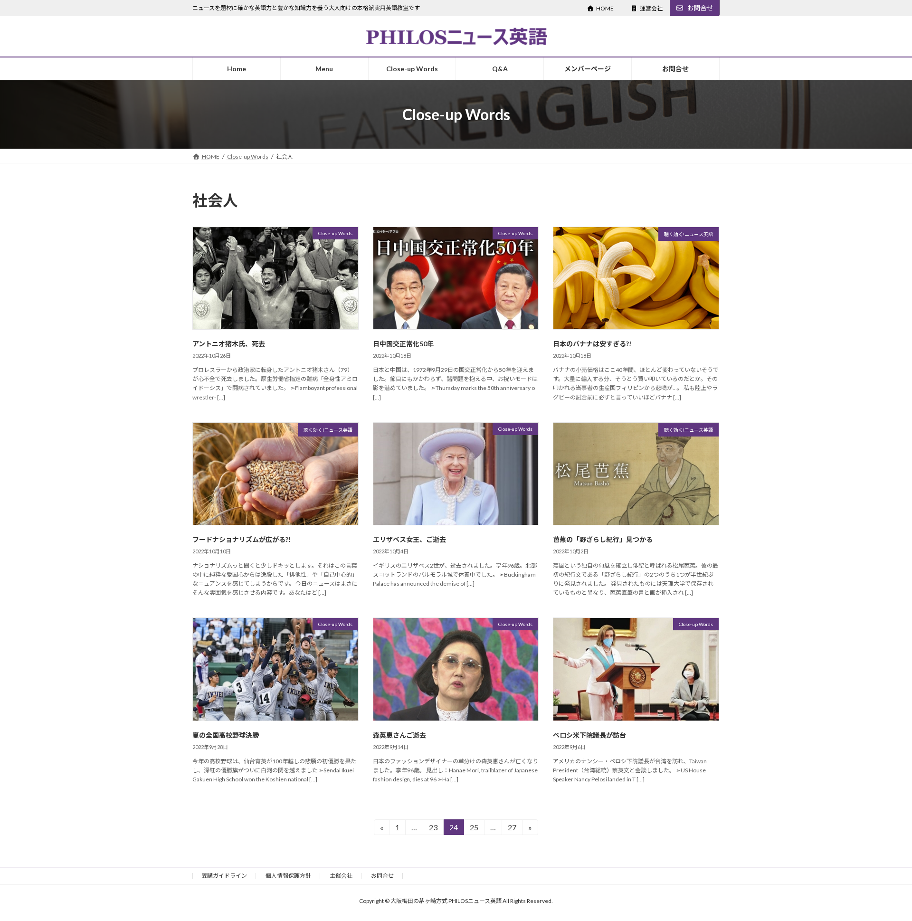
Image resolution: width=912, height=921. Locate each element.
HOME (605, 8)
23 (432, 829)
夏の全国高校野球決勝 (225, 735)
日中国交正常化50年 (403, 344)
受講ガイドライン (224, 875)
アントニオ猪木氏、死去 (228, 344)
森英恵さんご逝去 (399, 735)
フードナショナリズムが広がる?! (241, 539)
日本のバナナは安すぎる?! (592, 344)
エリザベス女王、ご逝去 (409, 539)
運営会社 (651, 8)
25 (473, 829)
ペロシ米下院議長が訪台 (589, 735)
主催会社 (341, 875)
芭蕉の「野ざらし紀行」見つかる (603, 539)
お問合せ (700, 8)
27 (511, 829)
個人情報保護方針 (288, 875)
